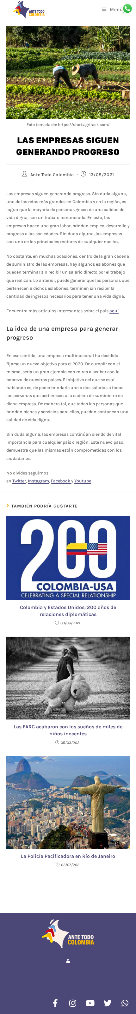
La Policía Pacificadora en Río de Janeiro (68, 856)
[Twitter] (107, 1003)
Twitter (19, 481)
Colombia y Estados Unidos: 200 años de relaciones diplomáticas (68, 610)
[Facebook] (55, 1003)
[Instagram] (73, 1003)
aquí (114, 311)
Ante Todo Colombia (52, 174)
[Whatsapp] (125, 1003)
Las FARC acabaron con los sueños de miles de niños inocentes (68, 730)
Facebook (61, 481)
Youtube (82, 481)
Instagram (38, 481)
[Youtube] (90, 1003)
